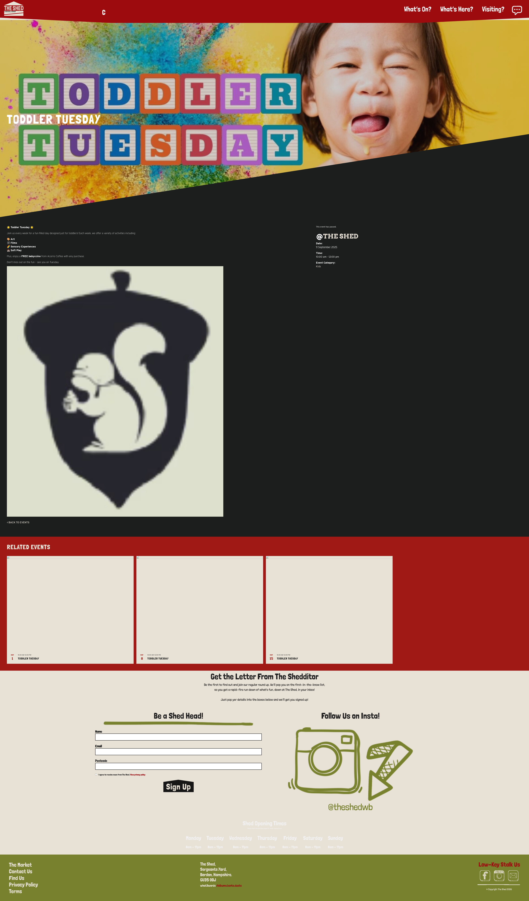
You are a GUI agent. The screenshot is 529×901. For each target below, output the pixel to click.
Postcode (101, 761)
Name (98, 732)
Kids (318, 266)
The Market (20, 864)
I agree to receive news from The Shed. (121, 774)
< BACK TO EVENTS (18, 522)
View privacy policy (137, 774)
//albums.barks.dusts (229, 885)
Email (98, 746)
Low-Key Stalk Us (499, 864)
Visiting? (493, 9)
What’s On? (417, 9)
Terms (15, 891)
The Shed (340, 236)
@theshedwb (350, 806)
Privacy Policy (23, 884)
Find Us (16, 878)
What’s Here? (456, 9)
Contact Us (20, 871)
